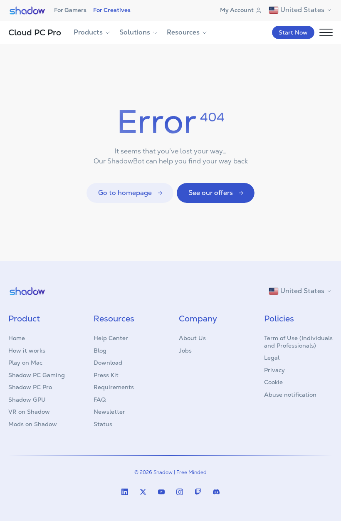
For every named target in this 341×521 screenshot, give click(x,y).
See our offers (210, 192)
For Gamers (70, 10)
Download (108, 362)
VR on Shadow (29, 411)
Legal (271, 357)
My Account (237, 10)
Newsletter (109, 411)
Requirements (114, 387)
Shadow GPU (27, 399)
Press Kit (106, 375)
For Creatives (112, 10)
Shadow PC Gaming (36, 375)
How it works (26, 350)
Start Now (293, 32)
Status (103, 424)
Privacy (274, 370)
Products (88, 32)
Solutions (134, 32)
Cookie (273, 382)
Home (16, 338)
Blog (100, 350)
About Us (192, 338)
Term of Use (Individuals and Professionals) (298, 341)
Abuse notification (290, 394)
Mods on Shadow (32, 424)
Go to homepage (125, 192)
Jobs (185, 350)
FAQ (100, 399)
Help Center (111, 338)
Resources (183, 32)
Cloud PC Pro (34, 32)
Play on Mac (25, 362)
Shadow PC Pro (30, 387)
